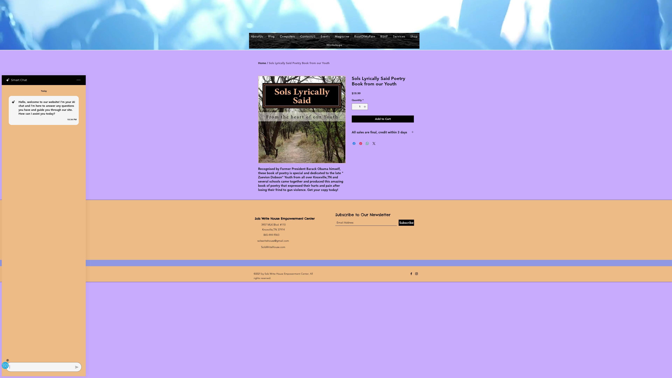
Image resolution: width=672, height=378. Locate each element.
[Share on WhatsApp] (367, 143)
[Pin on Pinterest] (361, 143)
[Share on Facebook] (354, 143)
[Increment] (365, 107)
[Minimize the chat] (78, 80)
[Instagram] (416, 273)
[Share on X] (374, 143)
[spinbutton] (360, 107)
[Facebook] (411, 273)
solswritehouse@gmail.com (273, 240)
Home (262, 63)
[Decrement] (354, 107)
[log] (44, 222)
